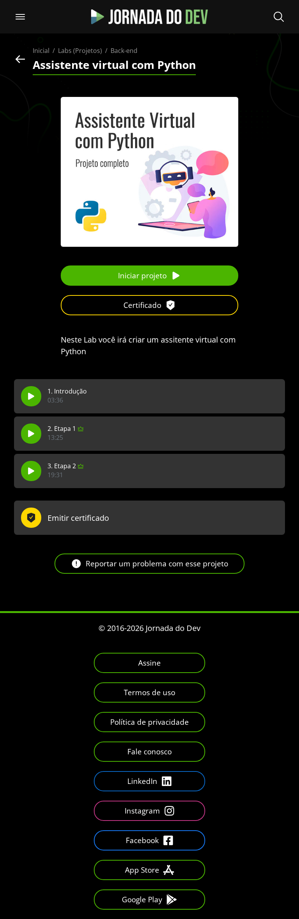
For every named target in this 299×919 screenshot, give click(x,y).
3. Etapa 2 (61, 466)
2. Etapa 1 (61, 428)
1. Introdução (67, 391)
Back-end (124, 50)
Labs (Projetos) (80, 50)
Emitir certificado (78, 518)
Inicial (41, 50)
